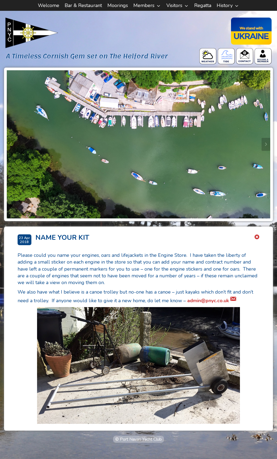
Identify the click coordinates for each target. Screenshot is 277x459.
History (225, 5)
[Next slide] (266, 144)
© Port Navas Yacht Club (138, 439)
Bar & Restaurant (83, 5)
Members (143, 5)
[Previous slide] (11, 144)
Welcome (48, 5)
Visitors (174, 5)
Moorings (117, 5)
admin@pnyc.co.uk (208, 300)
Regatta (202, 5)
